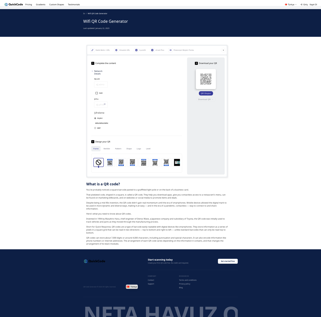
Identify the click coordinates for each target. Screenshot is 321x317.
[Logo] (13, 4)
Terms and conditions (188, 280)
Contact (151, 280)
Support (151, 284)
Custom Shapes (56, 4)
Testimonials (74, 4)
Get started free (228, 261)
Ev (84, 13)
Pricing (28, 4)
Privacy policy (184, 284)
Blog (181, 287)
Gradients (40, 4)
